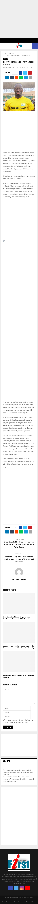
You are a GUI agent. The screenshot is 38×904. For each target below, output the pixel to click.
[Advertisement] (19, 19)
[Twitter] (16, 888)
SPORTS (6, 58)
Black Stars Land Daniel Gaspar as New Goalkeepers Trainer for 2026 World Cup (17, 618)
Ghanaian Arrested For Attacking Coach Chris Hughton (19, 676)
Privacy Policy (30, 902)
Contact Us (12, 902)
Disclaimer (21, 902)
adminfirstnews (9, 68)
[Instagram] (22, 888)
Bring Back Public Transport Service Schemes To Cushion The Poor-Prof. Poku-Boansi (19, 544)
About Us (4, 902)
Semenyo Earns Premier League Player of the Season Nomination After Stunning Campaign (19, 647)
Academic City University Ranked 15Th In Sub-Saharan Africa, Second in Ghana (19, 559)
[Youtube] (27, 888)
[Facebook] (10, 888)
